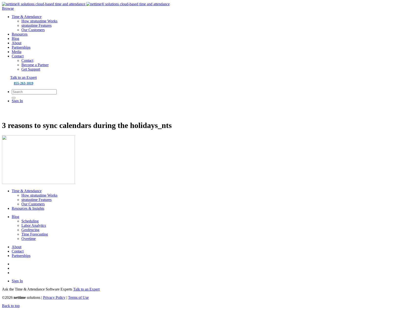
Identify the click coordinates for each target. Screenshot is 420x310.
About (16, 43)
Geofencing (30, 230)
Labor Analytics (33, 225)
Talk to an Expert (23, 77)
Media (16, 52)
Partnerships (21, 47)
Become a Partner (35, 65)
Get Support (30, 69)
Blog (15, 38)
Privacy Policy (54, 297)
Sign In (17, 101)
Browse (8, 8)
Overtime (28, 239)
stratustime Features (36, 25)
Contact (18, 56)
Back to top (11, 306)
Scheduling (30, 221)
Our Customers (33, 30)
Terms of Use (78, 297)
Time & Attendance (27, 17)
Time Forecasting (34, 234)
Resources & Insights (28, 208)
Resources (19, 34)
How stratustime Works (39, 21)
